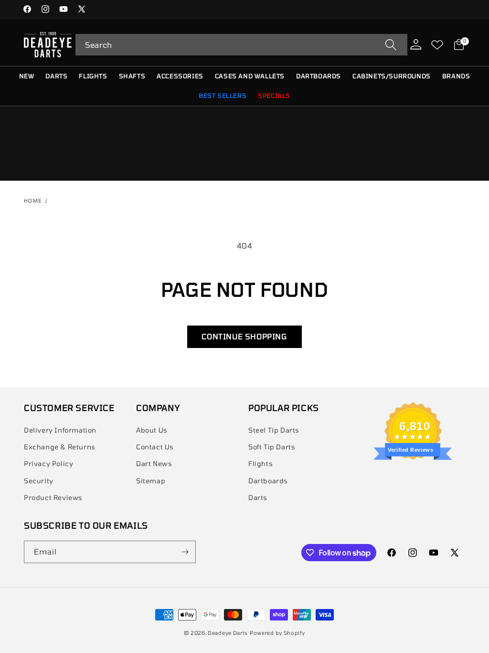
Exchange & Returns (60, 447)
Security (38, 481)
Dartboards (268, 481)
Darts (257, 497)
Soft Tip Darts (271, 447)
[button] (241, 44)
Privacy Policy (48, 463)
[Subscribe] (184, 552)
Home (33, 200)
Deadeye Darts (228, 633)
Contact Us (155, 447)
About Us (152, 430)
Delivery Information (60, 430)
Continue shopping (244, 336)
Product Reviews (53, 497)
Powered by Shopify (277, 633)
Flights (260, 463)
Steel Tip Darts (273, 430)
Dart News (154, 463)
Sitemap (150, 481)
